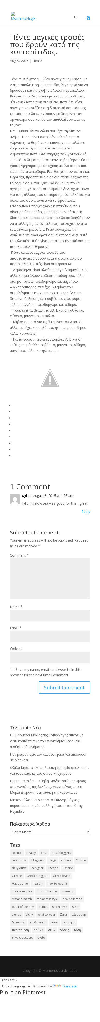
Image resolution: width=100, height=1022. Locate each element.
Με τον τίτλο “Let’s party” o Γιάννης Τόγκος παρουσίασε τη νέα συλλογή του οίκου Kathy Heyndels (46, 805)
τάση (77, 930)
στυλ (51, 930)
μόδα (54, 922)
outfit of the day (23, 907)
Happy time (20, 884)
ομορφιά (69, 922)
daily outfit (19, 868)
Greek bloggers (37, 876)
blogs (52, 860)
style (75, 907)
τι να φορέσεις (22, 937)
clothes (66, 860)
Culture (81, 860)
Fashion (68, 868)
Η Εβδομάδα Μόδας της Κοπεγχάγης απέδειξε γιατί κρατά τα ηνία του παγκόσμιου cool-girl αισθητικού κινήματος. (46, 741)
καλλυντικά (38, 922)
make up (68, 891)
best (44, 853)
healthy (38, 884)
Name (16, 606)
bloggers (37, 860)
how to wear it (57, 884)
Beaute (17, 853)
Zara (63, 914)
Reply (86, 511)
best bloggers (61, 853)
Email (15, 627)
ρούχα (38, 930)
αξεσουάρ (79, 914)
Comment (19, 555)
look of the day (47, 891)
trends (16, 914)
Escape (53, 868)
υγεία (41, 937)
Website (16, 648)
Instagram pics (22, 891)
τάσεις (64, 930)
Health (38, 60)
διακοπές (18, 922)
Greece (17, 876)
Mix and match (22, 899)
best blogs (19, 860)
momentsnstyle (47, 899)
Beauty (31, 853)
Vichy (29, 914)
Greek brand (61, 876)
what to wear (46, 914)
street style (59, 907)
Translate (69, 986)
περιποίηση (20, 930)
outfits (43, 907)
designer (37, 868)
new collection (72, 899)
